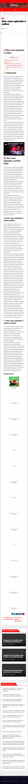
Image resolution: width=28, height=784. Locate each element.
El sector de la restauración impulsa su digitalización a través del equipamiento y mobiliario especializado (12, 737)
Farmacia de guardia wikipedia (17, 619)
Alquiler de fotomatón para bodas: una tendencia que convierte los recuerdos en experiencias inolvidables (13, 657)
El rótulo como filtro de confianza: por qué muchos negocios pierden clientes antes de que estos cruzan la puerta (13, 756)
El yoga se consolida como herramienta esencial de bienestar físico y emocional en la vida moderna (13, 642)
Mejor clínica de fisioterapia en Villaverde (12, 731)
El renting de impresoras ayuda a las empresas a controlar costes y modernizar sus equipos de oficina (13, 749)
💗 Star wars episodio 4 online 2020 (12, 63)
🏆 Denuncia (7, 61)
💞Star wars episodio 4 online (11, 60)
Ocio (3, 18)
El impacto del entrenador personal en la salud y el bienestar (13, 672)
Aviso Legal (23, 781)
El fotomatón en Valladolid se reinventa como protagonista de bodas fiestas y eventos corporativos (13, 690)
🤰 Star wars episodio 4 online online (14, 65)
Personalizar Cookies (6, 781)
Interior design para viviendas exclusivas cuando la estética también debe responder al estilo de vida (13, 727)
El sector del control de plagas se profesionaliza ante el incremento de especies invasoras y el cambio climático (13, 762)
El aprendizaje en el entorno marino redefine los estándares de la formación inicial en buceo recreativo (13, 706)
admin (12, 644)
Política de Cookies (15, 781)
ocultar (16, 57)
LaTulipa (14, 5)
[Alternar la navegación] (15, 10)
